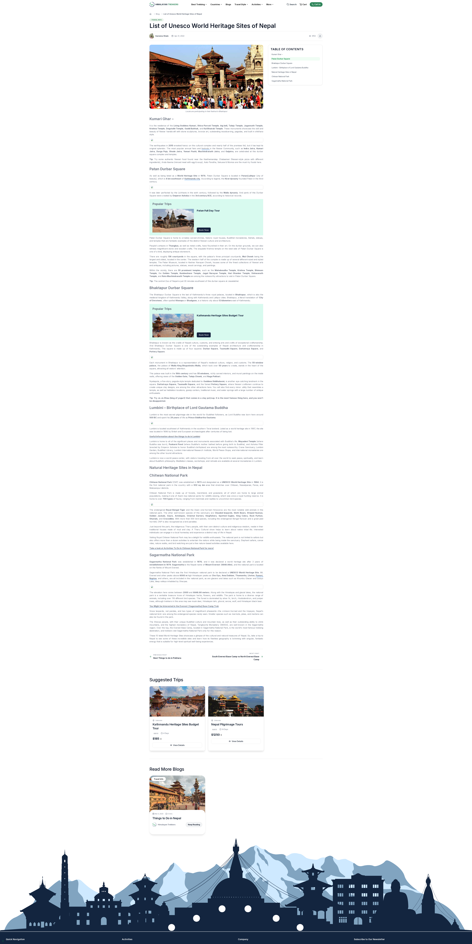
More (268, 4)
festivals (205, 148)
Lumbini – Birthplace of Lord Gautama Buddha (290, 68)
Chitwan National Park (280, 76)
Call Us (317, 4)
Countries (215, 4)
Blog (158, 14)
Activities (256, 4)
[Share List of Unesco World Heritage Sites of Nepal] (320, 36)
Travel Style (240, 4)
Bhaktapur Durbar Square (282, 63)
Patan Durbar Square (281, 59)
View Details (178, 745)
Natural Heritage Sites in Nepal (284, 72)
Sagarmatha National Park (282, 81)
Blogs (228, 4)
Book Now (204, 230)
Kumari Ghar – (277, 54)
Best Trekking (198, 4)
